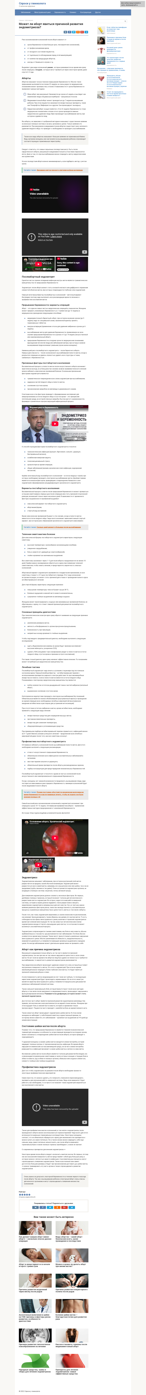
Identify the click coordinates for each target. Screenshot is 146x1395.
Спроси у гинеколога (32, 3)
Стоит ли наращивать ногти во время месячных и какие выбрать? (116, 93)
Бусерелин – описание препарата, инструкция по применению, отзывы (111, 69)
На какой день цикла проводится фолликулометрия (114, 49)
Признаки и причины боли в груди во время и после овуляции (116, 39)
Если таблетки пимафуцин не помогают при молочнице (117, 29)
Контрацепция (85, 12)
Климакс (73, 12)
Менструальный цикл (42, 12)
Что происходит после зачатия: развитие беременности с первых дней (116, 60)
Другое (98, 12)
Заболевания (25, 12)
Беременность (60, 12)
